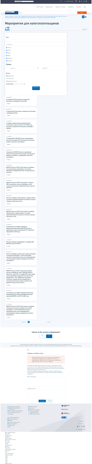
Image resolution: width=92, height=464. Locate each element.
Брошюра (9, 58)
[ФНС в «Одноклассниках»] (82, 1)
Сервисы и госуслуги (60, 7)
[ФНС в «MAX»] (86, 1)
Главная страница (9, 16)
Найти (82, 12)
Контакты (78, 7)
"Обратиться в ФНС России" (39, 369)
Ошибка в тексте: (31, 388)
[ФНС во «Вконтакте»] (80, 1)
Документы (71, 7)
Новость (9, 47)
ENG (85, 7)
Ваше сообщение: (31, 376)
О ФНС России (39, 7)
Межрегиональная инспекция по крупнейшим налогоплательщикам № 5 (21, 17)
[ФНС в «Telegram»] (84, 1)
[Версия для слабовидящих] (61, 1)
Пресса (9, 50)
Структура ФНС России (41, 16)
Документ (9, 61)
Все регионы (10, 78)
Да (49, 335)
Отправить (42, 401)
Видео (8, 53)
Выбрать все (9, 44)
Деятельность (49, 7)
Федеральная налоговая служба (28, 16)
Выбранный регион (12, 81)
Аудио (8, 55)
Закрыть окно (8, 463)
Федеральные (10, 76)
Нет (42, 335)
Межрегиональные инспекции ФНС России (57, 16)
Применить (36, 87)
